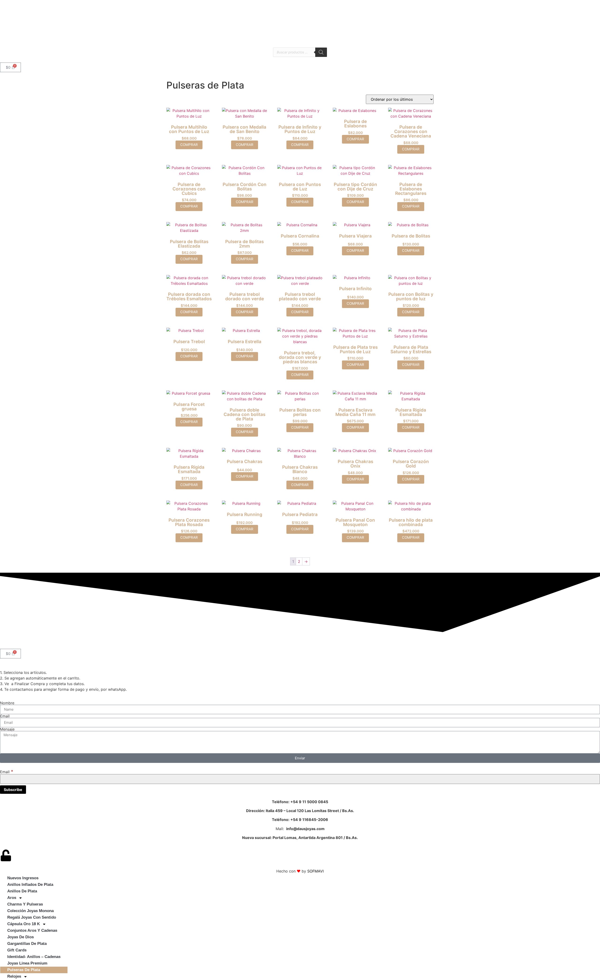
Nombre (7, 703)
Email (5, 716)
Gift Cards (16, 950)
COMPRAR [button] (189, 144)
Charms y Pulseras (25, 904)
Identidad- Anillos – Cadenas (33, 956)
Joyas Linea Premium (27, 963)
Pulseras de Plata (23, 970)
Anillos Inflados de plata (30, 884)
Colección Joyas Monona (30, 911)
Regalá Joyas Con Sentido (31, 917)
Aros (11, 897)
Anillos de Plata (22, 891)
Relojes (14, 976)
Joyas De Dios (20, 937)
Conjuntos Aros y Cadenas (32, 930)
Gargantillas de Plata (27, 943)
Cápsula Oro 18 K (23, 924)
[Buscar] (321, 52)
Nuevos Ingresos (22, 878)
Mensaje (7, 729)
